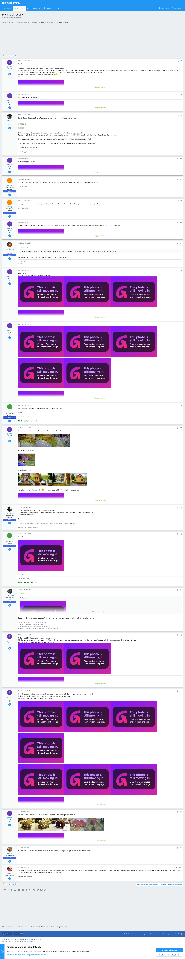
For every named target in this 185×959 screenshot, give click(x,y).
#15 (180, 590)
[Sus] (178, 933)
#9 (181, 270)
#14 (180, 534)
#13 (180, 507)
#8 (181, 243)
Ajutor (169, 934)
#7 (181, 222)
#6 (181, 201)
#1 (181, 61)
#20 (180, 867)
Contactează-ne (129, 934)
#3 (181, 115)
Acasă (175, 934)
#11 (181, 405)
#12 (180, 428)
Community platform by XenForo (22, 939)
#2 (181, 94)
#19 (180, 848)
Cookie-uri (8, 934)
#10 (180, 324)
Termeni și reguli (141, 934)
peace (6, 17)
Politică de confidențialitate (157, 934)
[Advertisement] (66, 39)
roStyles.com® (29, 941)
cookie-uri (15, 951)
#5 (181, 179)
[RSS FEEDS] (58, 8)
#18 (180, 812)
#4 (181, 159)
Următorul (12, 56)
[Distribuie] (178, 61)
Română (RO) (18, 934)
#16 (180, 635)
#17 (181, 691)
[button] (53, 8)
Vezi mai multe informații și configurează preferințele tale (26, 955)
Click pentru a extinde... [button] (100, 612)
